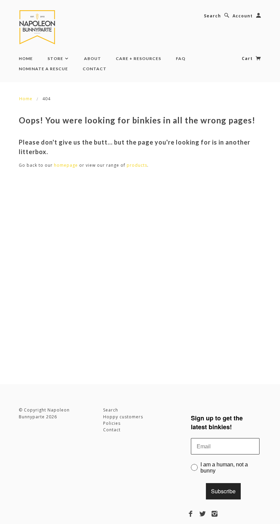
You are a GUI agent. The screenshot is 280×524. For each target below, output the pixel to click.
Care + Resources (138, 58)
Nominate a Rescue (43, 68)
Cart (248, 58)
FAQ (180, 58)
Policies (112, 423)
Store (55, 58)
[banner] (38, 27)
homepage (66, 165)
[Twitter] (202, 513)
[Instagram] (214, 513)
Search (212, 16)
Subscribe (223, 491)
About (92, 58)
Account (243, 16)
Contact (95, 68)
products (137, 165)
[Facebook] (190, 513)
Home (26, 58)
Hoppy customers (123, 417)
